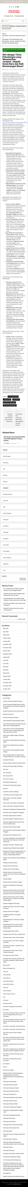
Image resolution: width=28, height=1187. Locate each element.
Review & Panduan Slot (9, 968)
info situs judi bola (8, 775)
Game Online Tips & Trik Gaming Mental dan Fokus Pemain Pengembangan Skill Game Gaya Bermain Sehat (13, 730)
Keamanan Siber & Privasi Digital (11, 827)
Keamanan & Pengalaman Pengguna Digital (14, 809)
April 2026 (5, 631)
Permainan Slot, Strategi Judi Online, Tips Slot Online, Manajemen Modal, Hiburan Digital (14, 960)
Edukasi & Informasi (8, 714)
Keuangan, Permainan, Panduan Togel (12, 845)
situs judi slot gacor (8, 981)
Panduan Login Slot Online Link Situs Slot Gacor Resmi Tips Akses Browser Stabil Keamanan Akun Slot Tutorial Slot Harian (14, 891)
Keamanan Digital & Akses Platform (12, 815)
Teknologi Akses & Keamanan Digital (12, 1124)
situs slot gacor (7, 513)
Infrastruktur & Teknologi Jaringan (12, 785)
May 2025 (5, 666)
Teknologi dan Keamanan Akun (11, 1128)
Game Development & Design (10, 717)
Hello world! (22, 619)
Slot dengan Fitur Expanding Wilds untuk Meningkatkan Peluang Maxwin (14, 438)
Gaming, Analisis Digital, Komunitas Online (14, 763)
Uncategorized (7, 1173)
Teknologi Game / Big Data (10, 1139)
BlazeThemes (17, 1184)
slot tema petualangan (10, 405)
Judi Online (16, 399)
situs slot (5, 500)
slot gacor (5, 462)
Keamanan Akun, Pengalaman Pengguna (13, 812)
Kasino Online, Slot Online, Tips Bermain (13, 803)
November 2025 (7, 647)
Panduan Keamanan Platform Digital (12, 882)
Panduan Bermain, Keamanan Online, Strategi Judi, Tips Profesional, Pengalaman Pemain (14, 874)
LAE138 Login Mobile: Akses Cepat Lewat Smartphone (13, 1)
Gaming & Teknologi (8, 760)
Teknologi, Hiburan (8, 1147)
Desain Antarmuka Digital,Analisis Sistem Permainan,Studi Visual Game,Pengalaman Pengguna (14, 706)
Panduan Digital (7, 879)
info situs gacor (7, 772)
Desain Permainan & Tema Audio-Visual (13, 711)
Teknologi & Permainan (9, 1118)
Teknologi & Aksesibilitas (9, 1081)
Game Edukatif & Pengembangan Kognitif (13, 720)
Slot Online (6, 1009)
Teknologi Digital (7, 1131)
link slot (5, 475)
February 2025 (6, 676)
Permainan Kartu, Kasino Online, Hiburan (13, 937)
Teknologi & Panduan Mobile (10, 1104)
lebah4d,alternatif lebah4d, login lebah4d (13, 848)
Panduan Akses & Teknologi (10, 866)
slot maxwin (6, 551)
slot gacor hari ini (7, 1003)
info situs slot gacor (8, 779)
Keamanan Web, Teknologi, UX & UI (12, 835)
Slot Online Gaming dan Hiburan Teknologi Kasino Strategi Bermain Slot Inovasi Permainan (14, 1014)
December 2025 (7, 644)
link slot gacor (7, 456)
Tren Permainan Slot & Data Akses (12, 1160)
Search (4, 576)
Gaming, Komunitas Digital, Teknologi (13, 766)
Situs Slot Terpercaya (9, 402)
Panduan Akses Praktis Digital (11, 869)
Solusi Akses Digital (8, 1070)
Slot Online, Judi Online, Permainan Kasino (13, 50)
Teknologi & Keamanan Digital (11, 1088)
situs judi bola (6, 974)
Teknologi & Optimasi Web (10, 1100)
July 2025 (5, 660)
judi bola (5, 788)
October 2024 (6, 689)
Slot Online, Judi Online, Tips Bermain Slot (14, 1029)
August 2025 (6, 657)
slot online (6, 545)
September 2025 (7, 654)
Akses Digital (6, 698)
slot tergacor (6, 1063)
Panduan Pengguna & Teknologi (11, 903)
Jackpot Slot (7, 399)
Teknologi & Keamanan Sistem (11, 1091)
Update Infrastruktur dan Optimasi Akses (13, 1176)
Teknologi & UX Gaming (9, 1121)
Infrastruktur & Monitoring (10, 782)
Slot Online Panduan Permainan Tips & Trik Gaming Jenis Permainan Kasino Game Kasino (14, 1021)
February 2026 (6, 638)
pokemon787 (6, 965)
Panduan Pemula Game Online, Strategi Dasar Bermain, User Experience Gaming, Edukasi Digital (13, 898)
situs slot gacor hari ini (9, 994)
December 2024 (7, 682)
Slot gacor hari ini (7, 494)
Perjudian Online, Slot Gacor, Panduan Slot (14, 934)
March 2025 (6, 673)
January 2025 (6, 679)
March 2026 (6, 635)
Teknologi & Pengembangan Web (11, 1115)
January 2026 (6, 641)
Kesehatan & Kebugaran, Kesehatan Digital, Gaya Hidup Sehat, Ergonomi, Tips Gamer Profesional (14, 840)
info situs (5, 769)
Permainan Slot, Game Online (10, 955)
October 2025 (6, 650)
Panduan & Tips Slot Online (10, 862)
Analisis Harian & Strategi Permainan (12, 701)
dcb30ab (6, 69)
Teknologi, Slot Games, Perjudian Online (13, 1153)
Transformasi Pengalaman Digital (11, 1157)
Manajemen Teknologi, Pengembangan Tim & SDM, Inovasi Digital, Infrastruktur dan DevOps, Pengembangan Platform (14, 853)
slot (4, 469)
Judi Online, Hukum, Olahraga (10, 791)
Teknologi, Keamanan (8, 1150)
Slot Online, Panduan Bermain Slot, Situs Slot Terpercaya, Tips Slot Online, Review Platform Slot (13, 1039)
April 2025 (5, 670)
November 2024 (7, 686)
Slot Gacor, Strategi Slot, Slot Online (12, 1006)
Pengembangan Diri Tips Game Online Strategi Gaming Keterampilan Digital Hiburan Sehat (13, 926)
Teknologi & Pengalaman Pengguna (12, 1107)
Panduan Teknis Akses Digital (11, 911)
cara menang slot (13, 396)
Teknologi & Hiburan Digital (10, 1084)
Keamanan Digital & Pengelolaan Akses (13, 819)
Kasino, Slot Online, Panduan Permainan (13, 806)
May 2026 (5, 628)
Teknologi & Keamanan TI (9, 1094)
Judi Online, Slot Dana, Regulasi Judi (12, 795)
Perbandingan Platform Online (11, 931)
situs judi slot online (8, 984)
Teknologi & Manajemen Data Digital (12, 1097)
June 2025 (5, 663)
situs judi (5, 971)
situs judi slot (6, 978)
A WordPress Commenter (10, 619)
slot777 (5, 1067)
